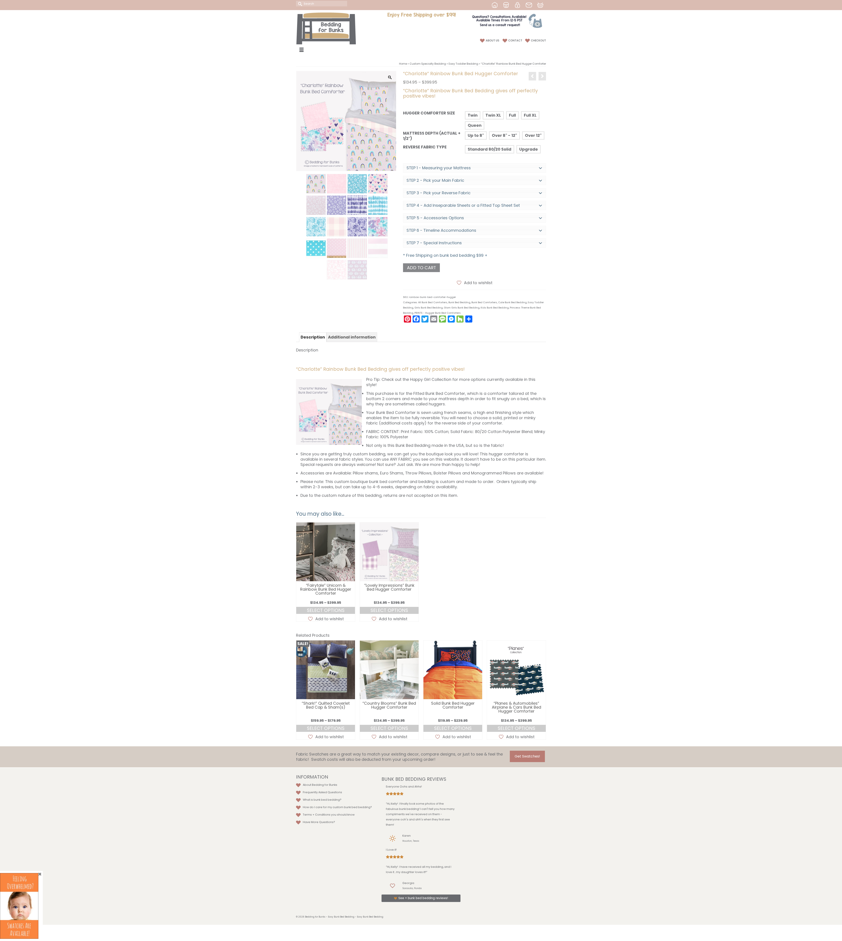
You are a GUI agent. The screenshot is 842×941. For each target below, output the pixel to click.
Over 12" (533, 135)
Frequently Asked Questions (322, 792)
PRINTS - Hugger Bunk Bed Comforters (437, 313)
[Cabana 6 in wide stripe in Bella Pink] (377, 248)
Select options (325, 610)
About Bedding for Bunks (320, 785)
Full (512, 115)
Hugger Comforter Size (429, 113)
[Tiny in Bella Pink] (357, 269)
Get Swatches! (527, 756)
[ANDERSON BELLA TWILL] (336, 226)
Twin (473, 115)
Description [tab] (313, 337)
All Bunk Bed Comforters (432, 302)
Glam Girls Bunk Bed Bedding (462, 307)
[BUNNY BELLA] (336, 269)
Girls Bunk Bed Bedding (428, 307)
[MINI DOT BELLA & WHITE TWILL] (336, 248)
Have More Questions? (319, 822)
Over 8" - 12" (504, 135)
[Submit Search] (299, 3)
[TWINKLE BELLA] (315, 205)
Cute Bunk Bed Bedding (512, 302)
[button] (474, 168)
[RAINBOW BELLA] (315, 183)
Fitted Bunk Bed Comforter (439, 393)
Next (542, 690)
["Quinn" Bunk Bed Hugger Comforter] (542, 76)
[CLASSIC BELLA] (357, 248)
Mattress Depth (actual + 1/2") (431, 136)
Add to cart (421, 268)
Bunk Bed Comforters (484, 302)
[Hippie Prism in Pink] (377, 226)
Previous (300, 690)
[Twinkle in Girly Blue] (357, 183)
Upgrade (528, 149)
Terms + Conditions (316, 814)
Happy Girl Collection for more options (448, 379)
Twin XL (493, 115)
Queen (475, 125)
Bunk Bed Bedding (459, 302)
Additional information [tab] (352, 337)
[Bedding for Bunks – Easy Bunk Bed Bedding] (335, 28)
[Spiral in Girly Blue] (315, 226)
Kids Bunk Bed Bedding (495, 307)
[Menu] (301, 50)
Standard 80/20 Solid (489, 149)
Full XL (530, 115)
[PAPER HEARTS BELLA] (377, 183)
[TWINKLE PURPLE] (336, 205)
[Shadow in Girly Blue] (377, 205)
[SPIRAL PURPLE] (357, 226)
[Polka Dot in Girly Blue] (315, 248)
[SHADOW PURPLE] (357, 205)
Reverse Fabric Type (425, 147)
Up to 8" (476, 135)
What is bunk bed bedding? (322, 800)
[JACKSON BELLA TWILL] (336, 183)
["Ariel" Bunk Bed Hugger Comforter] (532, 76)
